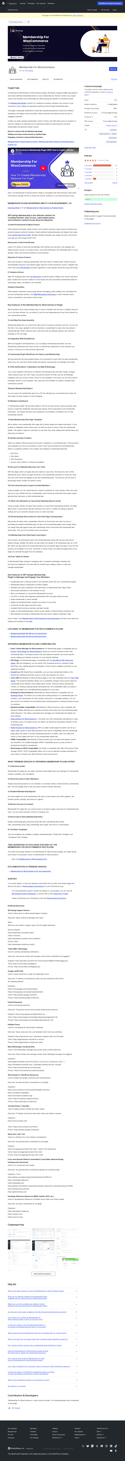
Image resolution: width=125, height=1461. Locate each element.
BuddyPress (101, 1438)
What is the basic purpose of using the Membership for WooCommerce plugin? (36, 1291)
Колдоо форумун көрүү (93, 204)
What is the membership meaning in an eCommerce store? (29, 1380)
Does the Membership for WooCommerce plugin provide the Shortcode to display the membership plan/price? (28, 1352)
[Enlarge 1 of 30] (28, 1231)
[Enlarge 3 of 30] (28, 1254)
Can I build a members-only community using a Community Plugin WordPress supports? (39, 1366)
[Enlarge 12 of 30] (52, 1243)
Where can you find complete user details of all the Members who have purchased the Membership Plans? (27, 1305)
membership (112, 138)
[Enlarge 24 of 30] (76, 1258)
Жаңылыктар (12, 1431)
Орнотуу (45, 79)
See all (114, 183)
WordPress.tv (57, 1438)
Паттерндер (34, 1438)
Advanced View (90, 147)
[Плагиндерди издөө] (28, 22)
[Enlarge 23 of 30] (76, 1231)
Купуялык (11, 1438)
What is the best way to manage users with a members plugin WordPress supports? (38, 1339)
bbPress (100, 1434)
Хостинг (10, 1434)
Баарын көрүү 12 (111, 125)
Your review (88, 183)
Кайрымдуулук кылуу (92, 223)
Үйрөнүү (55, 1428)
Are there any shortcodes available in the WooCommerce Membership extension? (37, 1312)
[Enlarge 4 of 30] (28, 1272)
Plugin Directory (13, 10)
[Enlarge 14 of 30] (52, 1267)
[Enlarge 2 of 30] (28, 1242)
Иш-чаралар (79, 1431)
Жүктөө (113, 69)
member (113, 134)
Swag (77, 1438)
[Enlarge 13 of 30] (52, 1255)
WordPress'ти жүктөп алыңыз (110, 3)
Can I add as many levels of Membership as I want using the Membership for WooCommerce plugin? (26, 1359)
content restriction (104, 134)
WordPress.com (103, 1428)
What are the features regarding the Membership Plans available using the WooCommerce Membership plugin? (27, 1297)
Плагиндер (33, 1434)
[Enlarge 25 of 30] (76, 1276)
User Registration (111, 142)
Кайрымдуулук (80, 1434)
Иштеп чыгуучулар (58, 1434)
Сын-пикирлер (32, 79)
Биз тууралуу (12, 1428)
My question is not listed (16, 1386)
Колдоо (114, 79)
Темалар (33, 1431)
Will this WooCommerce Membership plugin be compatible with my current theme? (37, 1333)
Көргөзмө (33, 1428)
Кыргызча (29, 1448)
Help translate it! (78, 15)
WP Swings (29, 71)
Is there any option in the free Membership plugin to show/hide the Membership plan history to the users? (27, 1326)
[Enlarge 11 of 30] (52, 1231)
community (113, 130)
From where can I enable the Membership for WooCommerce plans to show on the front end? (25, 1318)
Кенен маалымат (16, 79)
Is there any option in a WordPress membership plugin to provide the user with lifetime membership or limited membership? (31, 1373)
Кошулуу (77, 1428)
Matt (99, 1431)
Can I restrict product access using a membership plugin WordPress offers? (35, 1345)
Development (58, 79)
